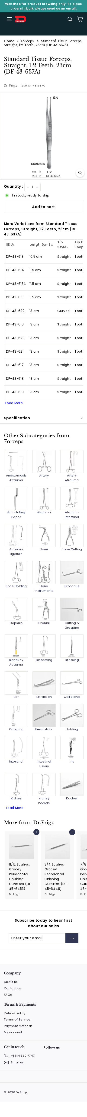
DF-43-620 (15, 338)
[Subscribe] (71, 938)
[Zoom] (80, 172)
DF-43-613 (14, 256)
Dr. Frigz (10, 85)
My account (13, 1032)
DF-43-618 (15, 378)
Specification (17, 417)
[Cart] (79, 19)
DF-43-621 (14, 351)
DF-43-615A (16, 283)
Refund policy (15, 1013)
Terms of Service (17, 1019)
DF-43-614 (15, 270)
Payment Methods (18, 1026)
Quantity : (13, 186)
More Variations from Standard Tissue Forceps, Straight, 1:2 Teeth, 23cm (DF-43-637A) (41, 229)
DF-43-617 (15, 365)
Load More (14, 403)
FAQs (8, 994)
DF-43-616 (15, 324)
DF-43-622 (15, 311)
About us (11, 982)
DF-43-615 (14, 297)
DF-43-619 (15, 392)
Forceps (27, 41)
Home (9, 41)
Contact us (12, 988)
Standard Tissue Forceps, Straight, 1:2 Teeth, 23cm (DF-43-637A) (43, 43)
